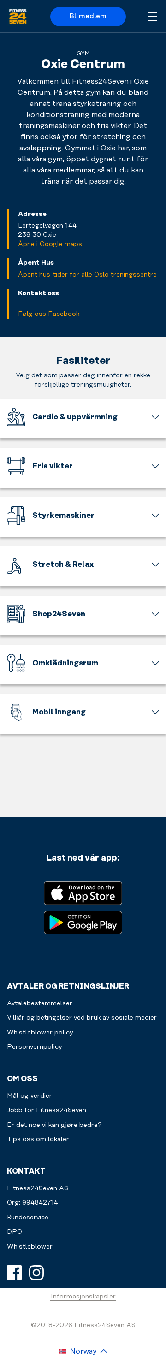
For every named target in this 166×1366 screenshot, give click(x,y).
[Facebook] (14, 1272)
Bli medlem (88, 16)
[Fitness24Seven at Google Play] (83, 922)
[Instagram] (36, 1272)
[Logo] (18, 16)
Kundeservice (27, 1217)
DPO (14, 1232)
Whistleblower (30, 1246)
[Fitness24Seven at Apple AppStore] (83, 892)
